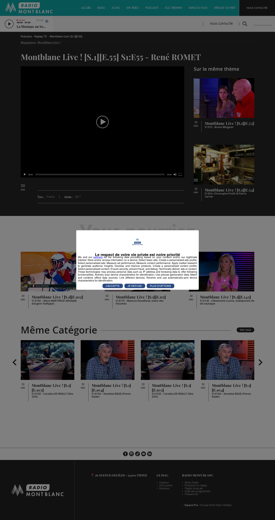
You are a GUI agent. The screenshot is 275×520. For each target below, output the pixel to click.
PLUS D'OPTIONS (160, 286)
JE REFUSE (135, 286)
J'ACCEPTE (113, 286)
